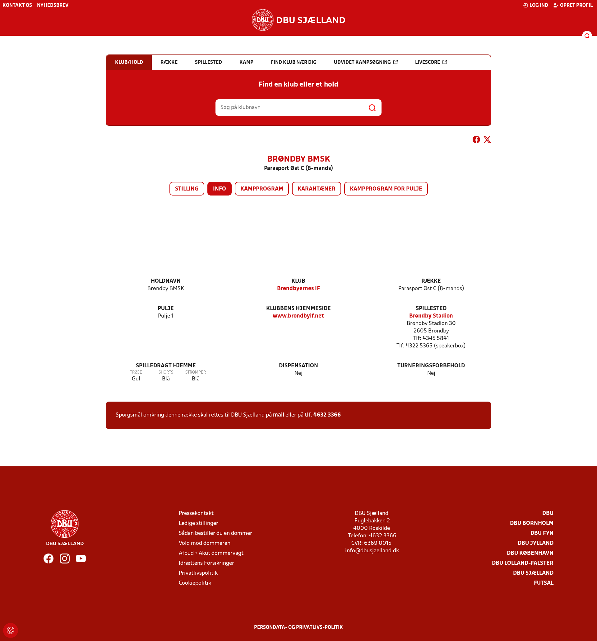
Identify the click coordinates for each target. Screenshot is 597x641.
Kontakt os (17, 5)
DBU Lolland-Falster (522, 563)
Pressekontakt (196, 513)
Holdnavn (166, 281)
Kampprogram (261, 189)
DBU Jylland (535, 543)
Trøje (136, 372)
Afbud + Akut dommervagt (211, 553)
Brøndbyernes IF (298, 288)
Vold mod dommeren (204, 543)
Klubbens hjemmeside (298, 308)
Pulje (166, 308)
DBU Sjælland (533, 573)
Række (431, 281)
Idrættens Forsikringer (206, 563)
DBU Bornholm (531, 523)
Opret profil (576, 5)
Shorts (166, 372)
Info (219, 189)
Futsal (543, 583)
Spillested (431, 308)
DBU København (530, 553)
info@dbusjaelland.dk (372, 551)
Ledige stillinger (198, 523)
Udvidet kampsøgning (362, 62)
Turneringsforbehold (431, 366)
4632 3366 (327, 415)
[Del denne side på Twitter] (487, 141)
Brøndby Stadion (431, 316)
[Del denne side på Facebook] (476, 141)
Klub (298, 281)
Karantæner (317, 189)
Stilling (187, 189)
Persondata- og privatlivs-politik (298, 627)
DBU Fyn (541, 533)
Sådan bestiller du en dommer (215, 533)
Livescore (427, 62)
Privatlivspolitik (198, 573)
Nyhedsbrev (52, 5)
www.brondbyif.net (298, 316)
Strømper (195, 372)
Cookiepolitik (195, 583)
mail (278, 415)
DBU (547, 513)
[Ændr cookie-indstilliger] (10, 630)
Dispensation (298, 366)
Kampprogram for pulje (386, 189)
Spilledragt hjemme (166, 366)
